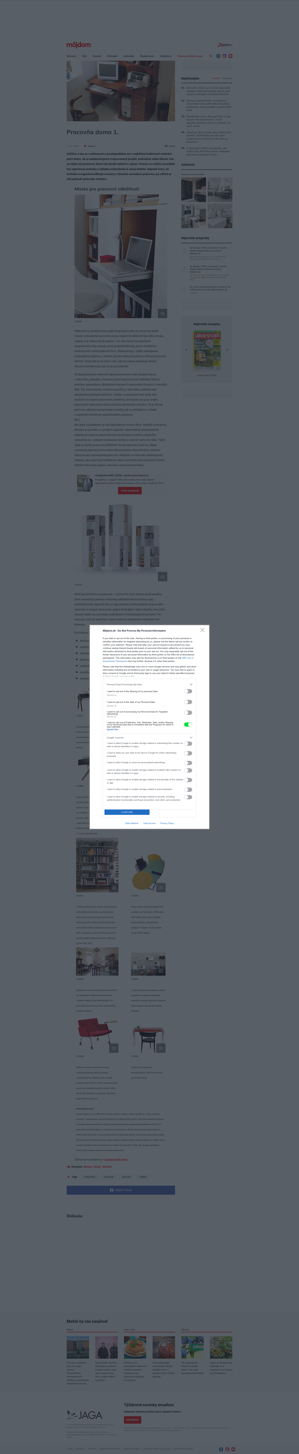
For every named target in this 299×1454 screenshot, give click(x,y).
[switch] (188, 691)
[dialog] (149, 727)
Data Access (149, 823)
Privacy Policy (167, 823)
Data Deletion (132, 823)
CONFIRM (127, 812)
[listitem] (149, 684)
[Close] (203, 631)
